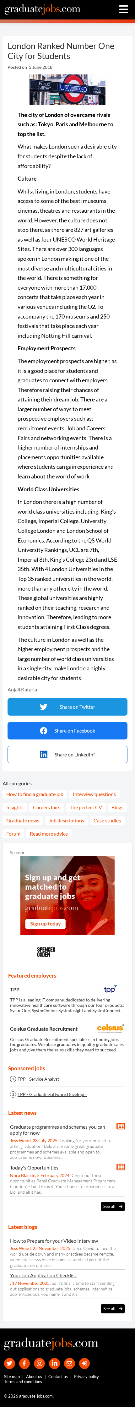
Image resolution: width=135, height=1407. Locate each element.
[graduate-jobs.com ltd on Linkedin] (54, 1363)
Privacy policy (86, 1376)
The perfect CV (86, 807)
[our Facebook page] (24, 1363)
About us (34, 1376)
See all (109, 1206)
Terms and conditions (23, 1381)
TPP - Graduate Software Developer (52, 1094)
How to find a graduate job (34, 794)
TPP (14, 989)
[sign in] (84, 1363)
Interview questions (94, 794)
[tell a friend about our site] (69, 1363)
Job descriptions (66, 820)
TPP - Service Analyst (38, 1079)
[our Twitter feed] (9, 1363)
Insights (15, 807)
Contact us (58, 1376)
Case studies (107, 820)
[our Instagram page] (39, 1363)
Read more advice (49, 834)
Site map (12, 1376)
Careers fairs (46, 807)
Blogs (117, 807)
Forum (13, 834)
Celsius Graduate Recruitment (44, 1029)
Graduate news (22, 820)
